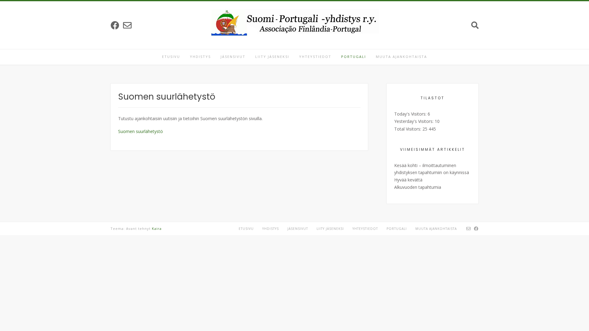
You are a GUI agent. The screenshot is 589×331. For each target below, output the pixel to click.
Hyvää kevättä (408, 180)
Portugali (353, 56)
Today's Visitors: (411, 114)
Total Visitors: (408, 129)
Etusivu (171, 56)
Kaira (157, 228)
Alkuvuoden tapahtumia (417, 187)
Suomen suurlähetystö (140, 131)
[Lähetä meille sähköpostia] (127, 25)
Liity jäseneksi (272, 56)
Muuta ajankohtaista (401, 56)
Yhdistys (200, 56)
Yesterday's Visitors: (414, 121)
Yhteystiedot (315, 56)
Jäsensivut (233, 56)
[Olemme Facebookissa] (115, 25)
